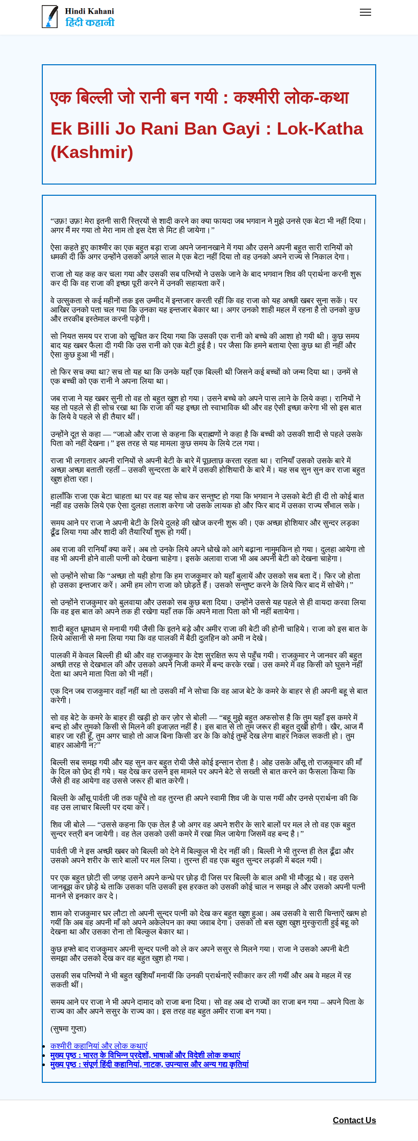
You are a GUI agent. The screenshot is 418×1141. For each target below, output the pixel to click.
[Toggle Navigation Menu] (365, 12)
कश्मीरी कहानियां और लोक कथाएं (98, 1046)
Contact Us (354, 1120)
